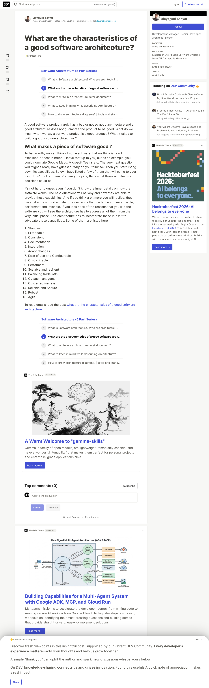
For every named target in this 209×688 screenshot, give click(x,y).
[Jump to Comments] (7, 69)
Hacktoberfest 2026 (164, 228)
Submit (37, 507)
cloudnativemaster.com (106, 21)
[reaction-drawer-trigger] (7, 57)
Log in (175, 4)
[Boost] (7, 92)
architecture (33, 55)
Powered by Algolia (103, 4)
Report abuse (92, 517)
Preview (53, 507)
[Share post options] (7, 103)
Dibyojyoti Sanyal (42, 17)
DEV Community (183, 86)
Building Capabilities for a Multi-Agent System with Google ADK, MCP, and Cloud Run (77, 599)
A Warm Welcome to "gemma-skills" (65, 441)
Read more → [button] (35, 465)
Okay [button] (16, 682)
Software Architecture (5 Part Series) (69, 71)
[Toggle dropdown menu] (135, 375)
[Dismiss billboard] (202, 639)
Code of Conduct (71, 517)
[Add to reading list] (7, 81)
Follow (178, 26)
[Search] (16, 4)
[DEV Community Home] (6, 4)
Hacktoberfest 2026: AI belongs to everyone (173, 209)
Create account (194, 4)
